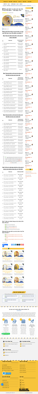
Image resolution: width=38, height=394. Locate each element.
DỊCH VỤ (19, 1)
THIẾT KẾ (5, 4)
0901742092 (28, 90)
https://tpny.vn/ (27, 173)
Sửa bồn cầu (5, 380)
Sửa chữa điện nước (6, 387)
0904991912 (7, 355)
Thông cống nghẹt (5, 382)
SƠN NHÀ (8, 5)
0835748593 (28, 140)
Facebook (23, 384)
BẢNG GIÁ (15, 1)
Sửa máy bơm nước (6, 385)
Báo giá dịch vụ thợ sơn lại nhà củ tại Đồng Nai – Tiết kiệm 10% (7, 271)
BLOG (18, 4)
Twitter (23, 380)
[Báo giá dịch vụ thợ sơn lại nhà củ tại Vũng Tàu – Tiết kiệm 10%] (7, 254)
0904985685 (28, 15)
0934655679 (28, 165)
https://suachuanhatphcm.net (20, 392)
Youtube (23, 382)
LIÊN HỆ (21, 4)
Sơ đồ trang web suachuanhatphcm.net (24, 390)
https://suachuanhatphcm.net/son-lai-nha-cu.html (14, 234)
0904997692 (28, 107)
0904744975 (28, 48)
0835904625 (28, 82)
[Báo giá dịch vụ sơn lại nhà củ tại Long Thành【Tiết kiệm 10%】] (7, 280)
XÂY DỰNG (29, 1)
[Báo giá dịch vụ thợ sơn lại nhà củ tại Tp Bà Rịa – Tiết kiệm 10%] (19, 254)
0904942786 (28, 98)
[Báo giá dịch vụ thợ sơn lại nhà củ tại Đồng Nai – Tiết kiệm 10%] (7, 267)
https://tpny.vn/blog (33, 173)
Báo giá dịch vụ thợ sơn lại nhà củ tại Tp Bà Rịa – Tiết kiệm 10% (19, 258)
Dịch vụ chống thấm (23, 372)
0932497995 (28, 115)
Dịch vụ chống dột (23, 370)
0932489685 (28, 132)
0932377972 (28, 40)
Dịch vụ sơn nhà (22, 366)
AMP (20, 389)
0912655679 (28, 23)
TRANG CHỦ (5, 1)
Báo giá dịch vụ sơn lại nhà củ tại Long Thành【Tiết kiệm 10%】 (7, 284)
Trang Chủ (4, 5)
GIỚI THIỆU (10, 1)
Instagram (23, 387)
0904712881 (28, 73)
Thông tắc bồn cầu (6, 383)
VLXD (9, 4)
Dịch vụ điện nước (23, 368)
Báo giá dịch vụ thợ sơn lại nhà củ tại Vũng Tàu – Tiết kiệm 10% (7, 258)
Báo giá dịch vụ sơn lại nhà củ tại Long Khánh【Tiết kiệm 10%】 (19, 284)
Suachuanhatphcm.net (13, 227)
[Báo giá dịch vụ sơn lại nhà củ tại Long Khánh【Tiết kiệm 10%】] (19, 280)
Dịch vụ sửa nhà (22, 365)
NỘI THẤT (24, 1)
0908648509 (28, 65)
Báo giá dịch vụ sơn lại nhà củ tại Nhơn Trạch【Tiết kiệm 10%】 (19, 271)
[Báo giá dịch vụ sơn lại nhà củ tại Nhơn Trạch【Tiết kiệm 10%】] (19, 267)
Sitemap (23, 389)
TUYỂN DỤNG (13, 4)
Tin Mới (27, 389)
